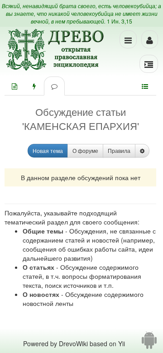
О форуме (85, 150)
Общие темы (43, 230)
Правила (119, 150)
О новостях (41, 294)
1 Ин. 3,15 (119, 21)
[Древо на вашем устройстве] (149, 343)
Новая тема (48, 150)
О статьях (38, 267)
